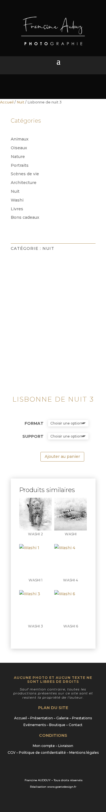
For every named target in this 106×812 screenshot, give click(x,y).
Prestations (82, 718)
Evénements (34, 725)
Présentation (41, 718)
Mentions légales (84, 752)
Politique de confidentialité (42, 752)
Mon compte (44, 746)
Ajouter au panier (62, 456)
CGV (12, 752)
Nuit (20, 102)
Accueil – (22, 718)
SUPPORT (33, 436)
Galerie (62, 718)
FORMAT (34, 423)
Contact (76, 725)
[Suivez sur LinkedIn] (53, 768)
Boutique (57, 725)
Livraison (65, 746)
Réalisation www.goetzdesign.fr (53, 787)
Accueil (7, 102)
